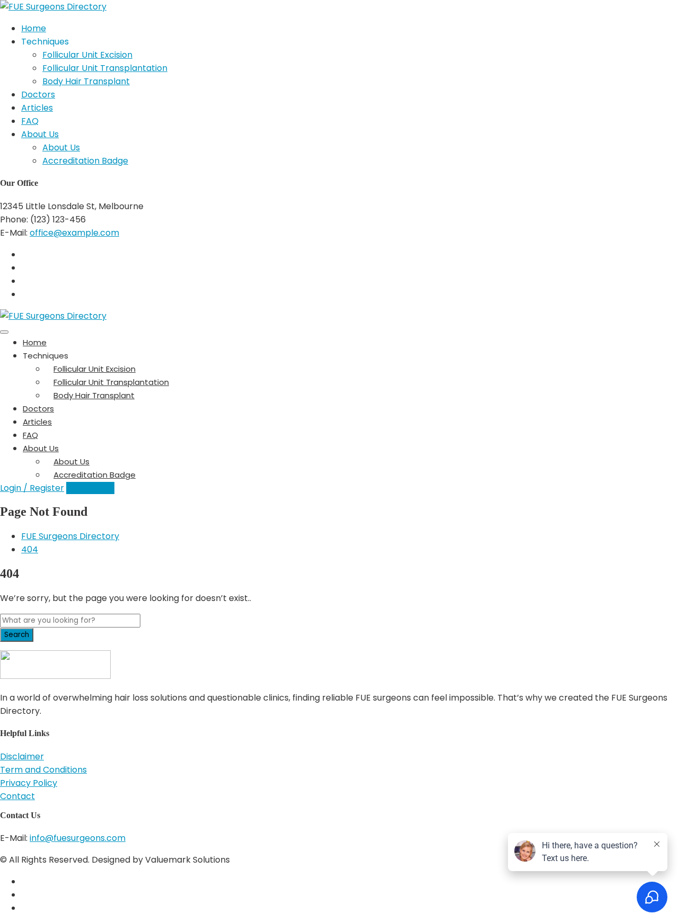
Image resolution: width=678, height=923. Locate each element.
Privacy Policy (28, 783)
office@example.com (74, 233)
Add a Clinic (90, 488)
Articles (37, 108)
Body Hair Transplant (86, 81)
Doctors (38, 94)
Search (16, 635)
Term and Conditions (43, 770)
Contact (17, 796)
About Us (40, 134)
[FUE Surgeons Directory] (53, 7)
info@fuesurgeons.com (78, 838)
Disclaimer (22, 756)
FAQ (30, 121)
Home (33, 28)
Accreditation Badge (85, 161)
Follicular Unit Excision (87, 55)
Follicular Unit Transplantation (104, 68)
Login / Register (32, 488)
